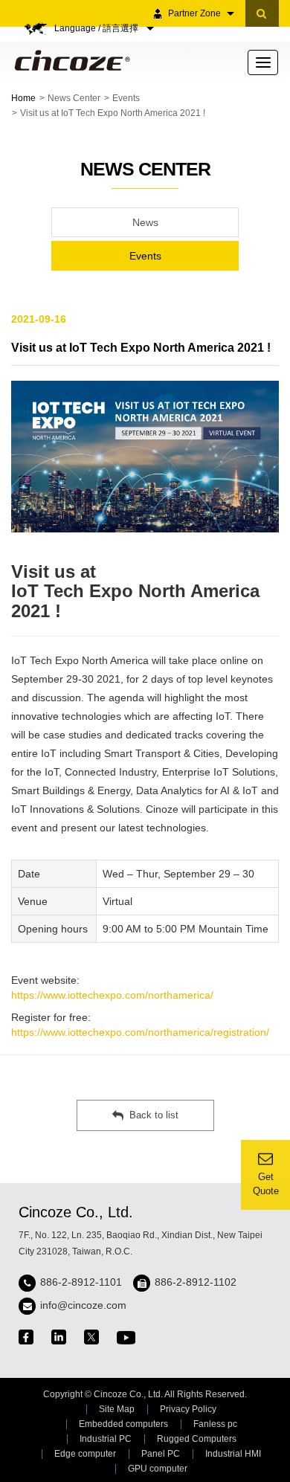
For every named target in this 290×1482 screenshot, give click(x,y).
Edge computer (85, 1454)
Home (23, 98)
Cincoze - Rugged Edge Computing (69, 60)
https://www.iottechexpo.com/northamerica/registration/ (140, 1032)
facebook (26, 1337)
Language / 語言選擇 (97, 28)
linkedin (58, 1337)
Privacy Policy (188, 1409)
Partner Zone (194, 13)
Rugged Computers (196, 1439)
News (145, 222)
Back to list (153, 1115)
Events (126, 98)
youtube (126, 1337)
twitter (91, 1337)
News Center (74, 98)
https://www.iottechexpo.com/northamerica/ (112, 995)
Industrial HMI (233, 1454)
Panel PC (160, 1454)
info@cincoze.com (83, 1305)
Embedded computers (123, 1424)
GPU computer (157, 1468)
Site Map (117, 1409)
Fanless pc (215, 1424)
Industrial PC (106, 1439)
